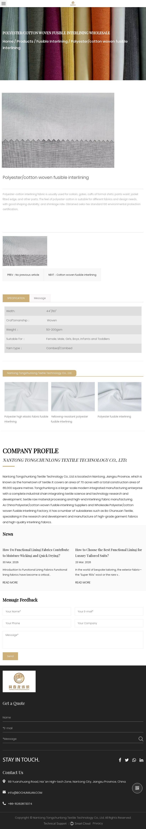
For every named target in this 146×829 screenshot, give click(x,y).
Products (25, 41)
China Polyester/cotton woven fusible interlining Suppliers (47, 505)
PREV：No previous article (23, 275)
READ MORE (10, 582)
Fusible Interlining (52, 41)
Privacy (98, 823)
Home (8, 41)
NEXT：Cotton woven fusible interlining (72, 275)
